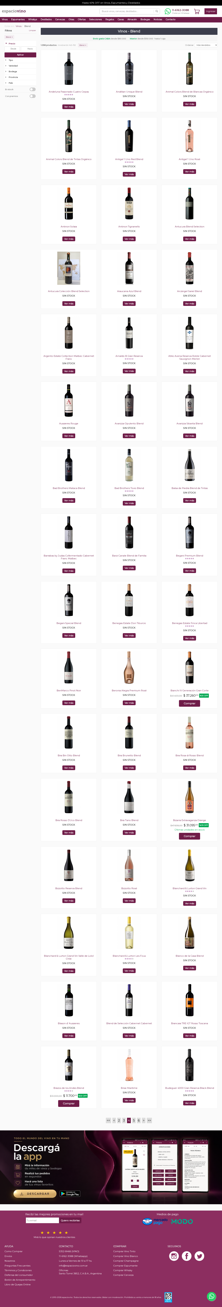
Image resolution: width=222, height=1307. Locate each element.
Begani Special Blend (68, 623)
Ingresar (211, 11)
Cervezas (60, 19)
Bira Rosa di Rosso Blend (189, 755)
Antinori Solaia (69, 226)
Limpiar (32, 30)
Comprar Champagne (126, 1260)
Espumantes (18, 19)
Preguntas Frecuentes (17, 1265)
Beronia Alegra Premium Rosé (129, 690)
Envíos (8, 1256)
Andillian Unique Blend (129, 91)
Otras (71, 19)
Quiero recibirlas (70, 1220)
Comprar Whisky (122, 1270)
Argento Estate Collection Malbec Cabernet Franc (68, 357)
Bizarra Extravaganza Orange (189, 820)
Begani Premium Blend (189, 555)
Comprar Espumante (125, 1265)
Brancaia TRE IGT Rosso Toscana (189, 1023)
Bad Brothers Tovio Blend (129, 488)
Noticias (158, 19)
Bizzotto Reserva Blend (68, 888)
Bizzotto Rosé (129, 888)
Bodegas (145, 19)
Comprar (189, 703)
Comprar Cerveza (123, 1275)
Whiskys (32, 19)
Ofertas (82, 19)
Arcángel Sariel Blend (189, 291)
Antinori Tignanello (129, 226)
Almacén (132, 19)
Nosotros (10, 1260)
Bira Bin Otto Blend (69, 755)
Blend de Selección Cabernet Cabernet (129, 1023)
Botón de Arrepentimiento (20, 1279)
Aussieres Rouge (68, 423)
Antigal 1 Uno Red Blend (129, 159)
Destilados (46, 19)
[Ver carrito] (196, 11)
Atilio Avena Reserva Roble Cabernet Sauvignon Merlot (189, 357)
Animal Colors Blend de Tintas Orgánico (69, 159)
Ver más (68, 106)
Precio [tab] (12, 43)
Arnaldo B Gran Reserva (129, 356)
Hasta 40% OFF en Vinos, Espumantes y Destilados (111, 2)
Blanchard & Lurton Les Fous (129, 955)
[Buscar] (157, 11)
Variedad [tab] (13, 65)
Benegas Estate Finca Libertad (189, 623)
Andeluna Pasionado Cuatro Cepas (69, 91)
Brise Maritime (129, 1088)
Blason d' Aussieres (69, 1023)
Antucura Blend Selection (189, 226)
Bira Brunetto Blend (129, 755)
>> (149, 1120)
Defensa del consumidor (19, 1275)
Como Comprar (14, 1251)
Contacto (170, 19)
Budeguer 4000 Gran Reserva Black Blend (189, 1088)
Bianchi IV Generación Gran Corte (190, 690)
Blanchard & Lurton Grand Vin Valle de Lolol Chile (69, 957)
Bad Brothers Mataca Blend (69, 488)
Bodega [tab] (13, 71)
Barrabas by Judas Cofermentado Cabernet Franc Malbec (69, 557)
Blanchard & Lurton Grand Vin (189, 888)
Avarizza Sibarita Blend (190, 423)
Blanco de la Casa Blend (190, 955)
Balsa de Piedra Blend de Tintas (190, 488)
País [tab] (11, 83)
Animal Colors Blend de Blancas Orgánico (190, 91)
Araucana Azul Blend (129, 291)
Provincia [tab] (13, 77)
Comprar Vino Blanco (125, 1256)
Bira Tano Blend (129, 820)
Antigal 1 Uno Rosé (189, 159)
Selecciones (95, 19)
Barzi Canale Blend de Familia (129, 555)
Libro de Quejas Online (18, 1284)
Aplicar (20, 55)
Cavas (121, 19)
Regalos (109, 19)
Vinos (5, 19)
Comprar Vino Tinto (124, 1251)
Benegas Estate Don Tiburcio (129, 623)
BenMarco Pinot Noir (69, 690)
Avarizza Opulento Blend (129, 423)
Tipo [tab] (11, 60)
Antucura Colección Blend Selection (69, 291)
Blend (9, 37)
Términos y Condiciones (18, 1270)
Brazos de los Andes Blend (68, 1088)
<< (108, 1120)
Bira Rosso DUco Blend (68, 820)
